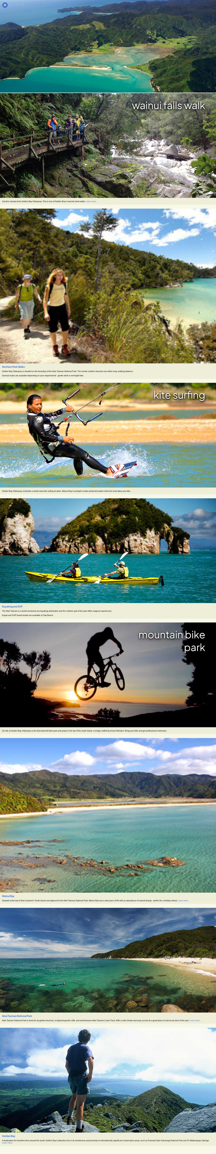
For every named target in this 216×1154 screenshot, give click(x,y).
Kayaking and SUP (12, 606)
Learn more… (92, 201)
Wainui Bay (8, 896)
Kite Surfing (179, 394)
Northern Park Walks (13, 366)
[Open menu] (5, 5)
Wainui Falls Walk (168, 105)
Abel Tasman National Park (17, 1016)
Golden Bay (8, 1136)
